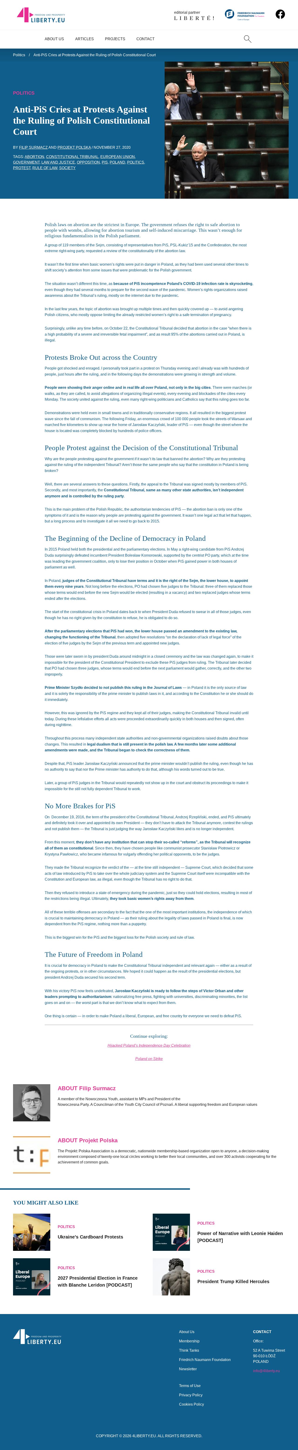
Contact (145, 39)
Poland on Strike (149, 1059)
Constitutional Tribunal (72, 157)
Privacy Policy (191, 1395)
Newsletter (188, 1369)
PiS (105, 162)
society (67, 168)
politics (135, 162)
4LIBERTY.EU (144, 1436)
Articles (84, 39)
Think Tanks (189, 1350)
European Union (117, 157)
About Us (54, 39)
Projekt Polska (74, 147)
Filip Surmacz (33, 147)
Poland (117, 162)
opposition (88, 162)
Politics (19, 55)
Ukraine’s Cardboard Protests (90, 1236)
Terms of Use (190, 1386)
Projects (115, 39)
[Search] (247, 39)
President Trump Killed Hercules (233, 1281)
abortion (34, 157)
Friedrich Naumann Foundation (205, 1360)
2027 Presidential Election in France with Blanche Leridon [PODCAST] (98, 1281)
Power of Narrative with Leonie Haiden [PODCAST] (240, 1237)
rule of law (44, 168)
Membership (189, 1341)
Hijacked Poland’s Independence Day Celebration (149, 1045)
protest (21, 168)
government (26, 162)
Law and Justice (58, 162)
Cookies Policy (191, 1404)
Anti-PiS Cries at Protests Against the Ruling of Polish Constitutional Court (95, 55)
